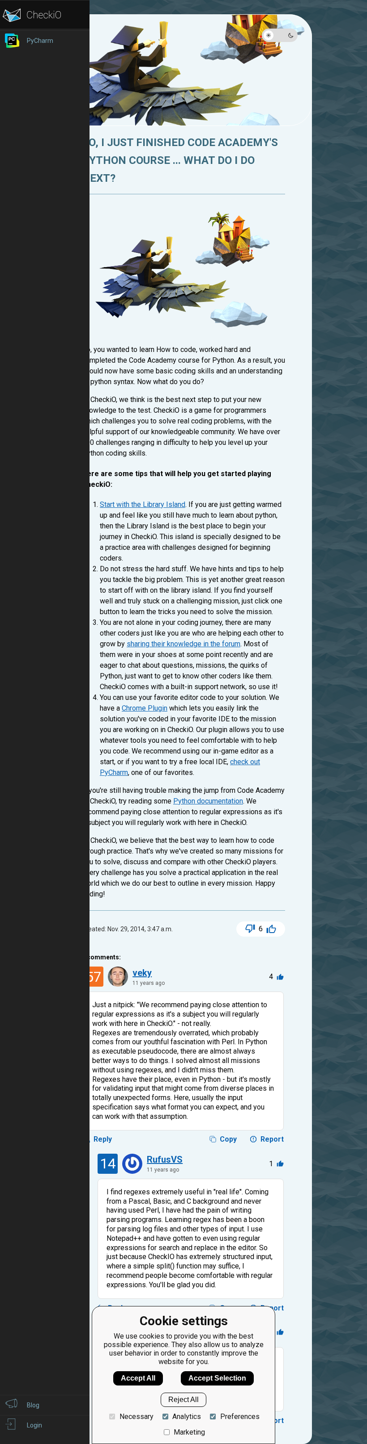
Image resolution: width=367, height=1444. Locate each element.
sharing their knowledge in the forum (183, 644)
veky (142, 972)
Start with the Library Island (142, 504)
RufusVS (165, 1159)
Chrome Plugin (144, 708)
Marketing (189, 1432)
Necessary (136, 1416)
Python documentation (208, 801)
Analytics (186, 1416)
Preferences (239, 1416)
